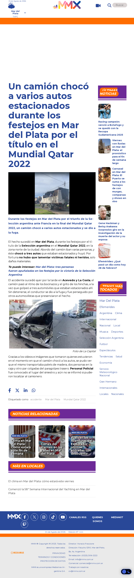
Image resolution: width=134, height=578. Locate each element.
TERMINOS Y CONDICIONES (51, 557)
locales (104, 394)
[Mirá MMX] (96, 5)
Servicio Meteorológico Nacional (108, 372)
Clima (118, 313)
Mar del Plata (52, 399)
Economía (106, 362)
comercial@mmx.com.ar (91, 563)
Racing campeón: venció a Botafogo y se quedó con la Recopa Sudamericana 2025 (111, 128)
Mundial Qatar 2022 (75, 399)
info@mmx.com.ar (84, 559)
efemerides (107, 307)
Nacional (105, 325)
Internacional (108, 319)
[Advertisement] (67, 49)
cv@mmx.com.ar (77, 571)
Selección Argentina (112, 337)
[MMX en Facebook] (24, 517)
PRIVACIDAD (58, 553)
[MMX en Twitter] (34, 517)
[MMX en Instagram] (43, 517)
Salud (119, 356)
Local (116, 325)
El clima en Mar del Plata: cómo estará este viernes (41, 481)
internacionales (108, 387)
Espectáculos (107, 350)
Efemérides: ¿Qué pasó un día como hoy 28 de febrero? (112, 264)
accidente (36, 399)
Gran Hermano (108, 381)
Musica (104, 331)
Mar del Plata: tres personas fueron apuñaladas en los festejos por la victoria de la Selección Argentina (51, 270)
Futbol (104, 344)
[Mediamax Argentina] (17, 552)
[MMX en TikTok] (53, 517)
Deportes (117, 331)
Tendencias (106, 356)
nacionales (117, 394)
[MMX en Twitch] (24, 524)
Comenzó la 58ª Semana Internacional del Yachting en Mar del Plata (49, 491)
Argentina (106, 313)
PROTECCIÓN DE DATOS (52, 561)
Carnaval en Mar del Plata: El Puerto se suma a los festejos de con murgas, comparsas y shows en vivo (119, 185)
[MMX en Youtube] (63, 517)
